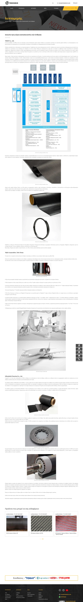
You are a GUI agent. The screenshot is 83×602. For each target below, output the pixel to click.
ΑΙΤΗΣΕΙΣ (33, 8)
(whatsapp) (63, 596)
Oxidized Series (8, 595)
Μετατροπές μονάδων (20, 597)
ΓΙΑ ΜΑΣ (56, 8)
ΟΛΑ (6, 592)
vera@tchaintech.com (64, 3)
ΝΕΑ (45, 8)
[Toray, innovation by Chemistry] (30, 578)
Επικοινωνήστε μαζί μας (43, 599)
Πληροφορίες (29, 595)
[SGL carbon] (42, 578)
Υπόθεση (18, 592)
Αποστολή (41, 595)
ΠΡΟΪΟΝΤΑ (21, 8)
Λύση (17, 594)
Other (6, 599)
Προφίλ (40, 592)
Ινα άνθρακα (6, 594)
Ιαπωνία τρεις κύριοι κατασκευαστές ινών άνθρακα (24, 21)
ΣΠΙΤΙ (11, 8)
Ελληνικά (75, 2)
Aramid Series (8, 597)
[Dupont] (53, 578)
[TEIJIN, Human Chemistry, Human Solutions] (64, 578)
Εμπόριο (29, 592)
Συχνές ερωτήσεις (19, 595)
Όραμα (40, 594)
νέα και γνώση (8, 21)
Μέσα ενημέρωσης (28, 594)
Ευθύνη (40, 597)
